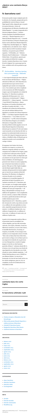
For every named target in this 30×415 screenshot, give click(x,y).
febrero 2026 (7, 341)
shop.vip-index (8, 384)
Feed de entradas (9, 400)
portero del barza (10, 271)
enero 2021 (7, 368)
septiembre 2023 (8, 349)
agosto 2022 (7, 366)
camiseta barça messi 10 (9, 270)
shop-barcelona (8, 380)
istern (6, 268)
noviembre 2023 (8, 347)
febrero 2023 (7, 360)
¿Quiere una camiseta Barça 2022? (10, 410)
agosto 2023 (7, 351)
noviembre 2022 (8, 362)
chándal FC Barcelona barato (12, 325)
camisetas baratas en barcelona (13, 329)
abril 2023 (7, 358)
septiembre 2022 (9, 364)
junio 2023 (7, 356)
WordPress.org (8, 404)
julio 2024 (7, 343)
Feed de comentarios (10, 402)
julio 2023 (6, 354)
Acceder (6, 398)
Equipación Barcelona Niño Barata (13, 327)
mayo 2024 (7, 345)
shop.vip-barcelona (9, 382)
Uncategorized (23, 268)
